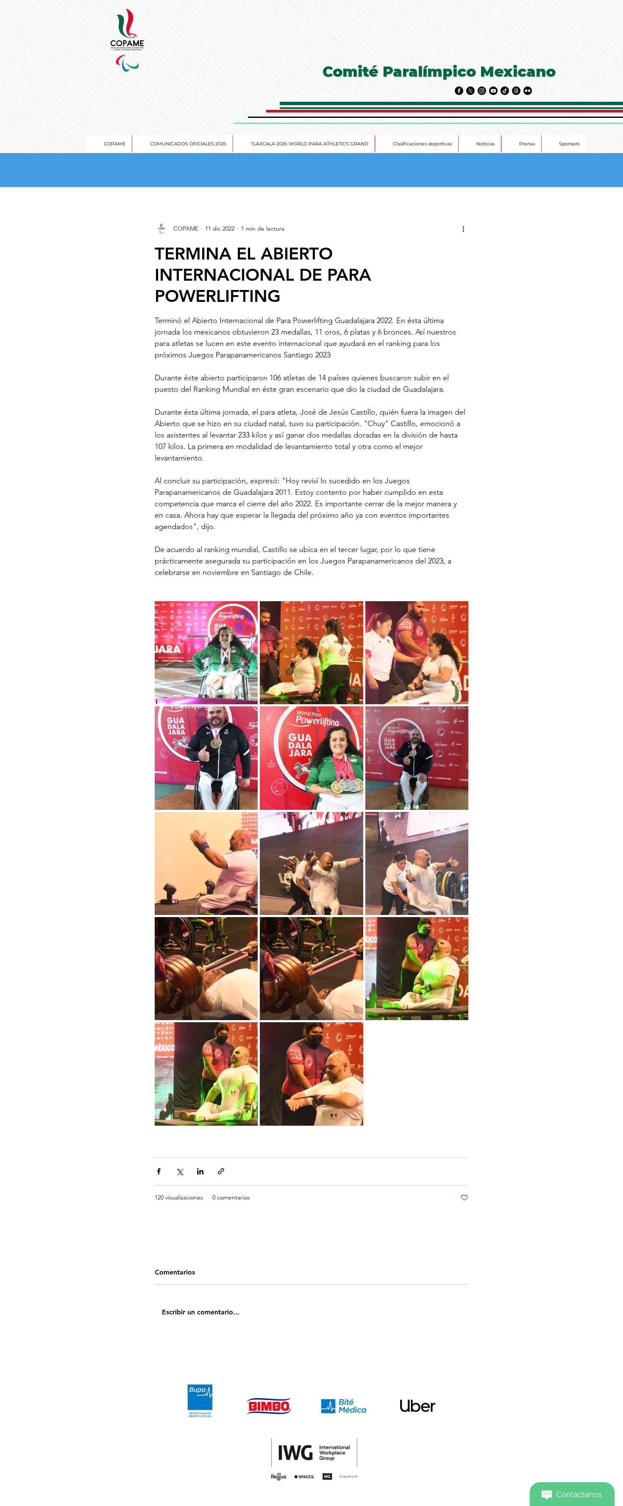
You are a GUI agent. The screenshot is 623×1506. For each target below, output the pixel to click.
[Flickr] (527, 90)
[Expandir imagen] (206, 652)
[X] (470, 90)
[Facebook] (459, 90)
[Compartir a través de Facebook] (159, 1171)
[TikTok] (505, 90)
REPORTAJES (205, 170)
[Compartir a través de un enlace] (221, 1171)
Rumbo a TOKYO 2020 (165, 170)
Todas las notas (123, 170)
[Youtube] (493, 90)
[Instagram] (482, 90)
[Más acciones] (463, 228)
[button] (500, 170)
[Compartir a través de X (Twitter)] (179, 1171)
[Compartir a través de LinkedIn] (200, 1171)
